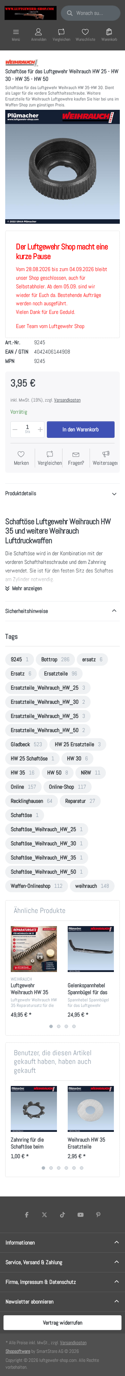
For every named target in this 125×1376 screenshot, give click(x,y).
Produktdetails (20, 493)
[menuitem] (19, 659)
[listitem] (62, 167)
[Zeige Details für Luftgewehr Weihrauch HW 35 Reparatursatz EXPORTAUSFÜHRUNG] (34, 949)
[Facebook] (26, 1214)
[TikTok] (62, 1214)
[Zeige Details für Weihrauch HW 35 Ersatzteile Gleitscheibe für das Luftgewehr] (91, 1109)
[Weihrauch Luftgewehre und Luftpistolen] (22, 62)
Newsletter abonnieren (29, 1301)
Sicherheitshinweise (26, 611)
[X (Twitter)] (44, 1214)
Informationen (20, 1242)
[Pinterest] (98, 1214)
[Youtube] (80, 1214)
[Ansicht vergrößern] (62, 167)
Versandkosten (67, 400)
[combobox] (90, 13)
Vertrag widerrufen (62, 1322)
